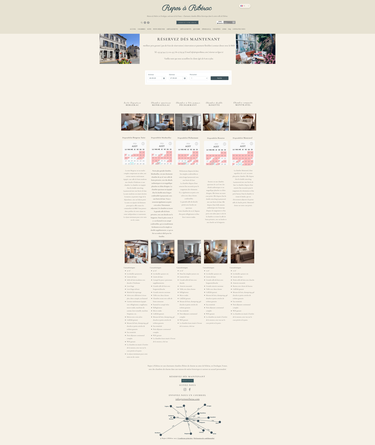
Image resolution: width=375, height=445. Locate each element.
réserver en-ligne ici (216, 52)
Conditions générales (185, 438)
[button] (216, 122)
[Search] (142, 23)
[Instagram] (145, 22)
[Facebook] (148, 22)
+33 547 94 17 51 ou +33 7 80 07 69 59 (170, 52)
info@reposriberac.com (199, 52)
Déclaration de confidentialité (204, 438)
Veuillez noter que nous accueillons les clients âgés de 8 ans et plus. (188, 58)
